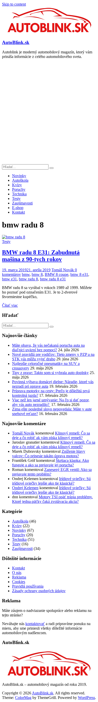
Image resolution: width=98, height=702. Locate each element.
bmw (26, 274)
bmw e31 (9, 279)
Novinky (19, 176)
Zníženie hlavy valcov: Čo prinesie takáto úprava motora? (48, 453)
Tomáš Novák (63, 270)
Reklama (19, 577)
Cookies (18, 582)
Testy (16, 198)
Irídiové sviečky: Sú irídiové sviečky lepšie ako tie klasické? (51, 481)
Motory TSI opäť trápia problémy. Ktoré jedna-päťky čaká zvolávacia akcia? (52, 499)
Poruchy (18, 189)
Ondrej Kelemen (25, 488)
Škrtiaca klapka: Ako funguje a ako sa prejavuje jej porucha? (50, 462)
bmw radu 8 (28, 279)
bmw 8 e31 (79, 274)
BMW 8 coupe (56, 274)
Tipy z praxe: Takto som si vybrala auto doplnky (50, 372)
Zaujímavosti (22, 203)
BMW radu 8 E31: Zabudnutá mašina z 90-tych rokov (41, 255)
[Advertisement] (49, 112)
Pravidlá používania (27, 586)
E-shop (17, 207)
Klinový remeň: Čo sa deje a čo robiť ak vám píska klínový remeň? (51, 435)
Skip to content (14, 4)
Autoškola (20, 180)
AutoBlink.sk (15, 42)
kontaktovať (35, 624)
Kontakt (18, 212)
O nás (16, 572)
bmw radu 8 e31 (53, 279)
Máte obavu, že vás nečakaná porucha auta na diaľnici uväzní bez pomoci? (48, 347)
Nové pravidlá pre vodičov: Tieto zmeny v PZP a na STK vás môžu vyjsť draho (53, 356)
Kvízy (17, 185)
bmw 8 (37, 274)
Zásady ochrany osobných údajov (39, 591)
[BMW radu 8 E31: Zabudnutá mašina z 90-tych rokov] (13, 237)
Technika (19, 194)
